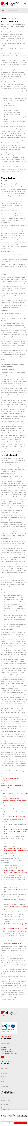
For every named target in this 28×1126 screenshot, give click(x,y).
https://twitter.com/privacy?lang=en (14, 870)
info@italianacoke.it (9, 1051)
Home (2, 10)
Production (4, 1073)
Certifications (5, 1078)
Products (4, 1076)
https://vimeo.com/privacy (14, 943)
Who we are (5, 1068)
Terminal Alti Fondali (7, 1100)
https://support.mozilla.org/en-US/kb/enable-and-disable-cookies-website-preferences (13, 801)
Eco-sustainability (6, 1071)
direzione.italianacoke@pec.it (10, 1053)
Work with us (5, 1086)
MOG (3, 1107)
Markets (4, 1081)
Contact (4, 1084)
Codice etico (5, 1104)
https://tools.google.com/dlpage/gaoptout (13, 816)
